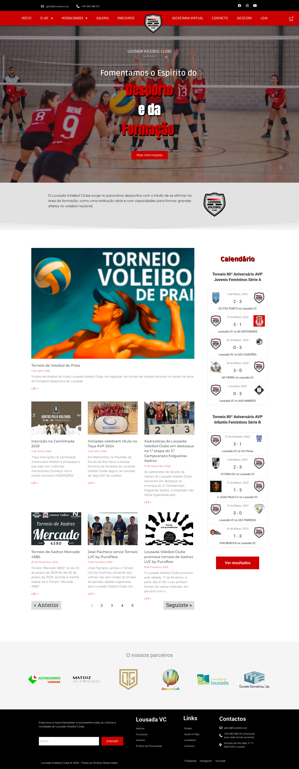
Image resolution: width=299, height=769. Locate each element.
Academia (190, 740)
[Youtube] (255, 5)
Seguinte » (179, 604)
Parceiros (125, 18)
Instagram (206, 760)
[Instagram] (247, 5)
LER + (35, 388)
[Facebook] (239, 5)
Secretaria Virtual (187, 18)
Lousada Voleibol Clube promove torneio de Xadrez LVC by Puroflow (168, 557)
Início (26, 18)
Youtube (220, 760)
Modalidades (72, 18)
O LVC (44, 18)
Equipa (188, 728)
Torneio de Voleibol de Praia (55, 365)
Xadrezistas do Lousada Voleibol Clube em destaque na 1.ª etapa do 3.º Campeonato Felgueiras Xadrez (169, 451)
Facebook (190, 760)
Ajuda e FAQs (191, 734)
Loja (264, 18)
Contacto (220, 18)
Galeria (102, 18)
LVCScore (244, 18)
